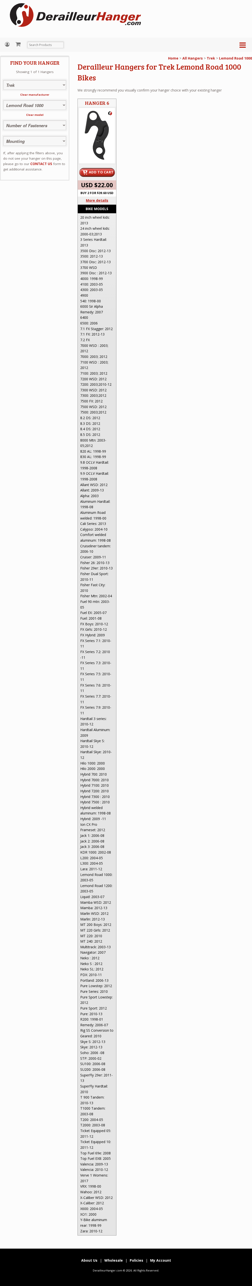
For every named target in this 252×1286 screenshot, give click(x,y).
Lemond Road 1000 (235, 58)
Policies (136, 1260)
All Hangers (192, 58)
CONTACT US (41, 164)
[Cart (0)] (19, 44)
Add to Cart (101, 172)
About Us (89, 1260)
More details (97, 200)
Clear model (35, 115)
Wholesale (113, 1260)
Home (173, 58)
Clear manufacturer (34, 94)
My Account (8, 44)
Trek (211, 58)
